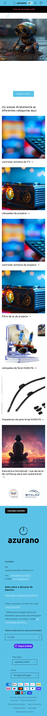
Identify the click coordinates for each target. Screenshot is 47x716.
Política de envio (19, 708)
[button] (5, 3)
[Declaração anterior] (4, 9)
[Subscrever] (39, 637)
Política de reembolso (28, 700)
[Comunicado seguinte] (44, 9)
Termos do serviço (34, 704)
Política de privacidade (16, 704)
